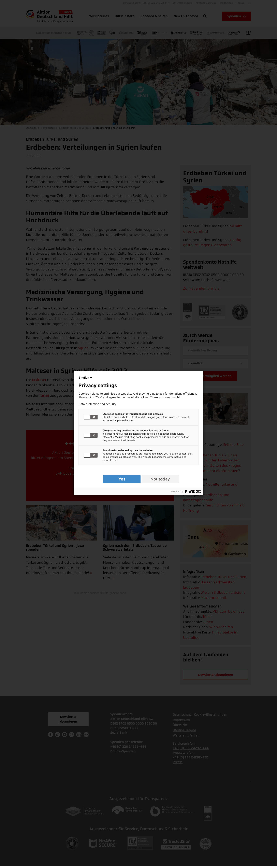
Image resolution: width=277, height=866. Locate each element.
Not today (160, 479)
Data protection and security (97, 404)
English (84, 377)
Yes (122, 479)
